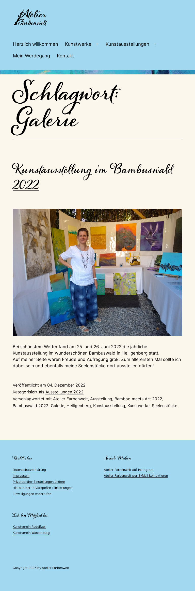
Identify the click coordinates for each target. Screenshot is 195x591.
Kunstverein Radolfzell (29, 527)
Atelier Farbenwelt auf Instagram (128, 470)
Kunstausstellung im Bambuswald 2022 (92, 177)
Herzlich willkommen (35, 44)
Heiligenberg (79, 405)
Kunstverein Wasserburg (31, 533)
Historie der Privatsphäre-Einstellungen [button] (42, 488)
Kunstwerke (78, 44)
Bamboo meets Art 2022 (138, 398)
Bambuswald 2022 (30, 405)
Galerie (57, 405)
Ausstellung (101, 398)
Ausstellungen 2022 (64, 391)
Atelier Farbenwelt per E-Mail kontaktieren (136, 475)
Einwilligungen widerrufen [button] (32, 494)
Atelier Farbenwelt (70, 398)
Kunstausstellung (109, 405)
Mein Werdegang (31, 55)
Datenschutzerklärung (29, 470)
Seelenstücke (164, 405)
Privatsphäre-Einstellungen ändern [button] (39, 482)
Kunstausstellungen (127, 44)
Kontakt (65, 55)
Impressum (21, 475)
